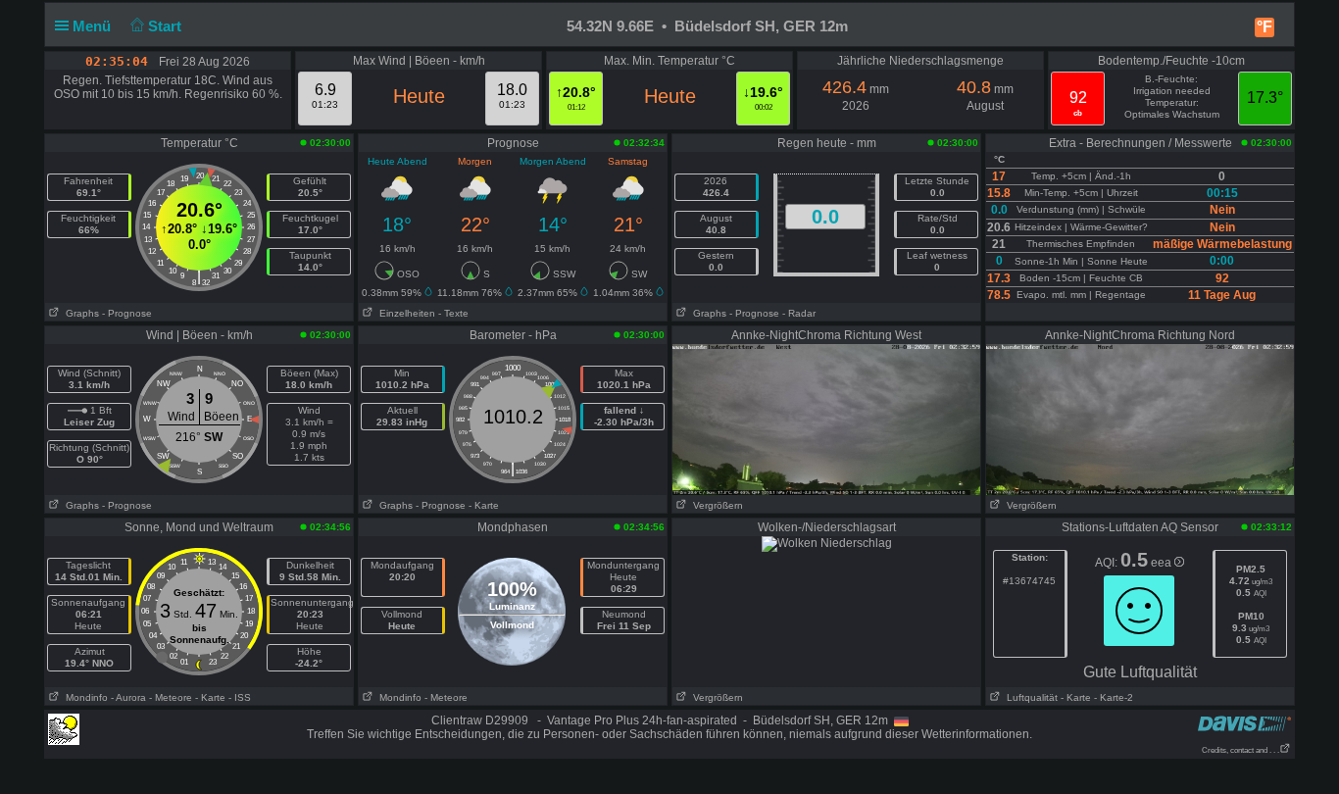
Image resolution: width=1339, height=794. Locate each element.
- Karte (484, 505)
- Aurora (128, 697)
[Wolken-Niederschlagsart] (827, 543)
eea (1162, 563)
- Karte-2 (1112, 697)
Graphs (79, 313)
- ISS (239, 697)
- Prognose (127, 313)
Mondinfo (84, 697)
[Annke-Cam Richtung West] (826, 418)
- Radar (799, 313)
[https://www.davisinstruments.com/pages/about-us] (1244, 723)
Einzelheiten (404, 313)
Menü (94, 26)
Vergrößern (715, 505)
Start (166, 26)
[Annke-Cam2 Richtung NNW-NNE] (1140, 418)
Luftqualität (1029, 697)
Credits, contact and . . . (1240, 750)
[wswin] (63, 728)
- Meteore (170, 697)
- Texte (453, 313)
